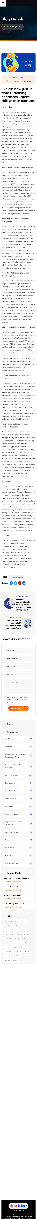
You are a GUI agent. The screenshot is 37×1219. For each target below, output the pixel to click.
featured (8, 938)
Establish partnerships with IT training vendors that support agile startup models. (24, 605)
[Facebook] (11, 583)
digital (24, 930)
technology (18, 956)
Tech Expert (19, 77)
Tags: (4, 577)
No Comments (13, 81)
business (8, 925)
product (27, 951)
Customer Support (11, 930)
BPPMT (23, 921)
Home (5, 26)
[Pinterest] (19, 583)
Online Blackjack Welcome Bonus (16, 904)
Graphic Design (20, 938)
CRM (16, 925)
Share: (4, 583)
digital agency (9, 934)
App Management (11, 921)
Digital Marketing (23, 934)
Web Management (11, 960)
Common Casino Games (12, 895)
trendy (28, 956)
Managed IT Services (18, 947)
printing (18, 951)
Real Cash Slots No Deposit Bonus (16, 878)
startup (7, 956)
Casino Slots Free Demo (12, 887)
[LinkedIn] (24, 583)
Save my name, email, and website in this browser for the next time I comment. (18, 699)
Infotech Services (17, 577)
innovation (24, 943)
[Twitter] (15, 583)
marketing (8, 951)
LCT (6, 947)
